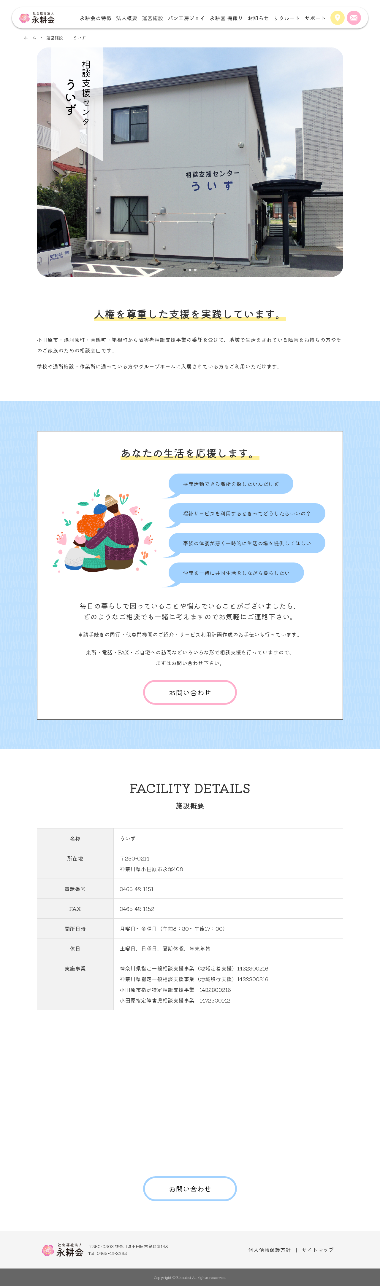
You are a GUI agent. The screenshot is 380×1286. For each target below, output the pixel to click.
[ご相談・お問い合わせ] (354, 17)
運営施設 (54, 37)
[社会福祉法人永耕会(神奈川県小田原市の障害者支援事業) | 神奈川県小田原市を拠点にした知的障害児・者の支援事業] (37, 18)
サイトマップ (318, 1249)
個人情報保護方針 (269, 1249)
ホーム (30, 37)
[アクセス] (337, 17)
